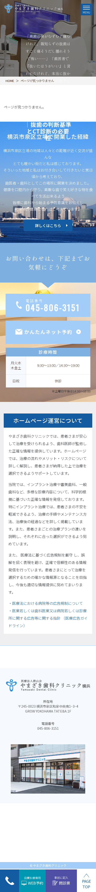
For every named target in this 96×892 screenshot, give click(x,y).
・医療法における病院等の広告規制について (45, 603)
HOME (10, 80)
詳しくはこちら (48, 225)
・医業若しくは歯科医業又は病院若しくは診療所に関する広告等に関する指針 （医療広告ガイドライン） (48, 618)
